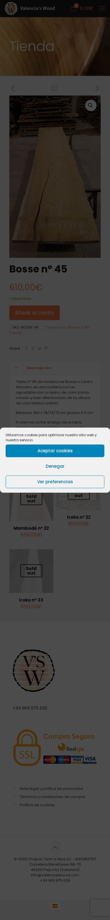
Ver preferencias (55, 482)
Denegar (55, 466)
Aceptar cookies (55, 451)
